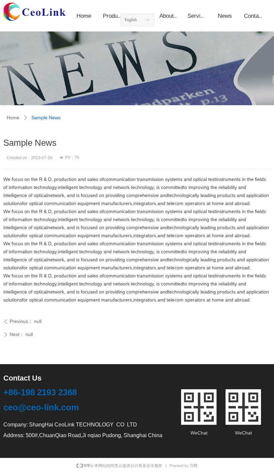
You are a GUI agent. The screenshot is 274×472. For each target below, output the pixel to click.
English (131, 19)
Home (13, 117)
